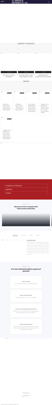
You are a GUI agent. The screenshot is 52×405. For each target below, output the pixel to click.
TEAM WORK (23, 235)
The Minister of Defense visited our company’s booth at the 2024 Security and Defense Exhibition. (7, 107)
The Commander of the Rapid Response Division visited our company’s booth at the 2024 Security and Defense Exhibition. (32, 108)
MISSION (9, 189)
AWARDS (37, 235)
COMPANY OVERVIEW (14, 186)
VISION (8, 193)
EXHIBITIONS (15, 235)
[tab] (26, 186)
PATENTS (31, 235)
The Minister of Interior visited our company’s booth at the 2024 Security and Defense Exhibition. (19, 107)
